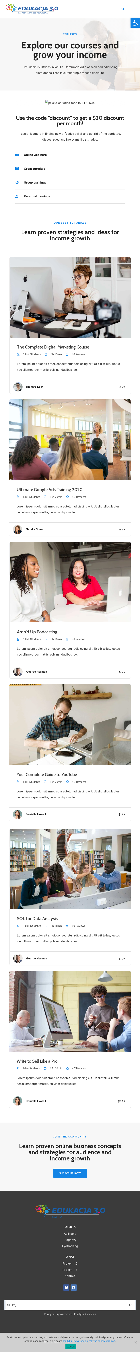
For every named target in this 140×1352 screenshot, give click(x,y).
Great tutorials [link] (34, 168)
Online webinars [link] (35, 155)
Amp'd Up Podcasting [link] (37, 631)
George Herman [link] (36, 671)
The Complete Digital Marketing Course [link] (53, 347)
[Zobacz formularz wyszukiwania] (123, 9)
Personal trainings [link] (37, 196)
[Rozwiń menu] (132, 9)
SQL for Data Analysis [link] (37, 918)
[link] (135, 23)
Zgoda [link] (71, 1346)
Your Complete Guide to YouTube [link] (47, 774)
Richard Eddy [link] (34, 386)
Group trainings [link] (35, 182)
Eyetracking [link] (70, 1246)
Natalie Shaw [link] (34, 529)
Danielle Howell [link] (36, 814)
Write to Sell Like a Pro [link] (37, 1061)
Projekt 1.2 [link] (70, 1263)
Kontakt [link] (70, 1276)
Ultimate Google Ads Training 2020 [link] (50, 489)
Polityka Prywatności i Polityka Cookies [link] (70, 1314)
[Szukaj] (130, 1305)
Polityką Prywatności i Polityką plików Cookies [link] (89, 1340)
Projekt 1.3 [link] (70, 1270)
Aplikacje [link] (70, 1233)
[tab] (70, 156)
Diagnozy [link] (70, 1240)
